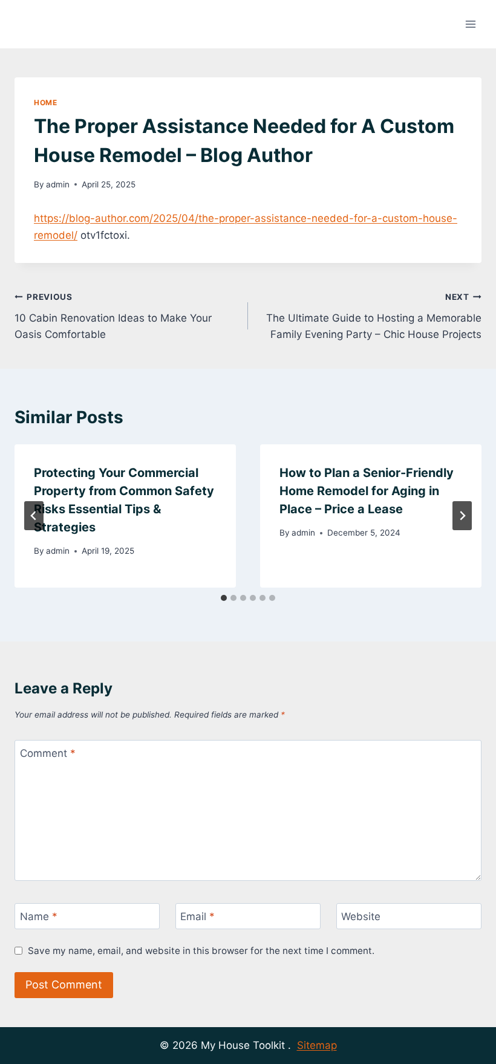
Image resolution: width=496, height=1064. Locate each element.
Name (38, 916)
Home (45, 102)
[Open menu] (470, 24)
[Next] (462, 515)
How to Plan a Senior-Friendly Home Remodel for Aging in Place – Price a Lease (366, 490)
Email (197, 916)
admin (58, 184)
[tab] (224, 598)
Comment (48, 753)
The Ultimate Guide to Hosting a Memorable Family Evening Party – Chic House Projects (373, 316)
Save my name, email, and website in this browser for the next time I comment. (201, 950)
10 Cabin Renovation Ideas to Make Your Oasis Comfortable (113, 316)
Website (360, 916)
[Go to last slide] (34, 515)
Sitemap (317, 1045)
